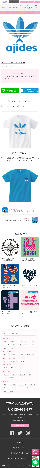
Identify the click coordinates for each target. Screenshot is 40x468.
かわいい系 (32, 384)
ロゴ (19, 66)
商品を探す (4, 7)
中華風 (11, 348)
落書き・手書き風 (8, 391)
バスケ (13, 374)
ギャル (26, 344)
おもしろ (4, 66)
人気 (5, 341)
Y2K (20, 344)
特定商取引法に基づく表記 (20, 453)
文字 (5, 361)
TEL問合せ (23, 2)
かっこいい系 (22, 384)
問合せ (29, 2)
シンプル (20, 341)
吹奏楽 (11, 377)
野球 (30, 374)
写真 (22, 354)
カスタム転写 (12, 384)
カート (36, 2)
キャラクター (14, 354)
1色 (5, 384)
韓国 (14, 344)
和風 (5, 348)
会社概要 (20, 443)
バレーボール (22, 374)
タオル (19, 387)
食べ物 (6, 367)
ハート (6, 354)
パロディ (12, 66)
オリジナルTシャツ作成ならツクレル (20, 458)
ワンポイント (22, 361)
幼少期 (28, 354)
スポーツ (18, 377)
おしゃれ (12, 341)
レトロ (33, 341)
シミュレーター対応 (9, 387)
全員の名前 (12, 361)
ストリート (7, 344)
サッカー (6, 374)
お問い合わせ (20, 425)
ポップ (27, 341)
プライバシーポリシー (20, 448)
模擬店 (12, 367)
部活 (5, 377)
